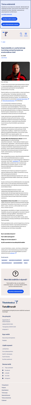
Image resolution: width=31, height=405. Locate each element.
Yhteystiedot (5, 385)
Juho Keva (4, 57)
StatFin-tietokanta (11, 354)
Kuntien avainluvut (7, 359)
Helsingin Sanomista (23, 99)
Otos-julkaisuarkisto (11, 351)
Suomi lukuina (6, 356)
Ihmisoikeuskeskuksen (9, 100)
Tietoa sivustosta (6, 397)
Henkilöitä (16, 161)
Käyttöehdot (9, 390)
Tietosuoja (4, 392)
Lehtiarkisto (9, 348)
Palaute (7, 387)
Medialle (4, 340)
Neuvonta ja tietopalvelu (8, 337)
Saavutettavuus (6, 395)
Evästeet (8, 400)
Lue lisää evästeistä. (6, 14)
